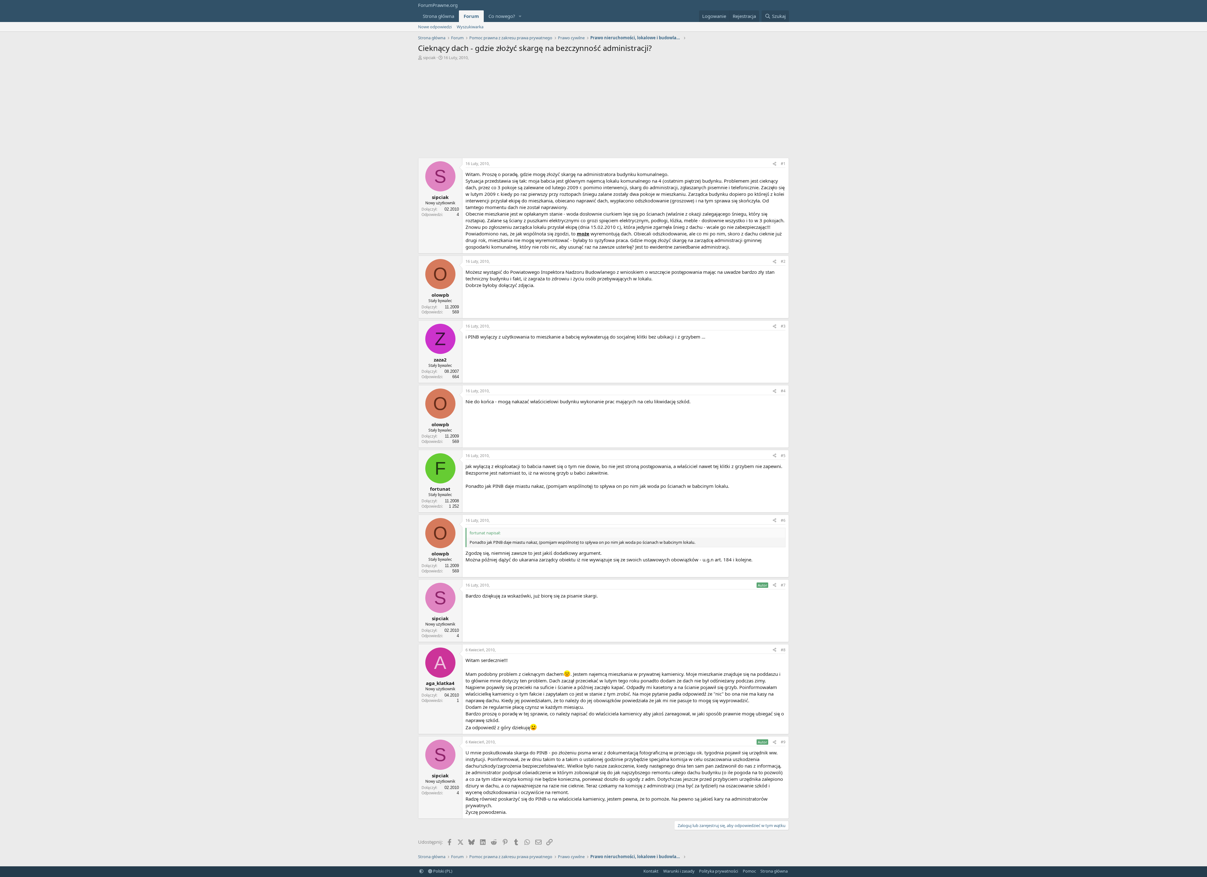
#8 (783, 650)
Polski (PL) (442, 871)
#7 (783, 585)
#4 (783, 391)
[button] (520, 16)
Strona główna (438, 16)
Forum (471, 16)
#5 (783, 455)
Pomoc (749, 871)
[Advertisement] (603, 107)
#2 (783, 261)
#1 (783, 163)
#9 (783, 742)
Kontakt (651, 871)
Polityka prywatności (718, 871)
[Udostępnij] (774, 164)
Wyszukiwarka (470, 27)
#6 (783, 520)
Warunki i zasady (679, 871)
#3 (783, 326)
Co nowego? (501, 16)
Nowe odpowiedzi (435, 27)
